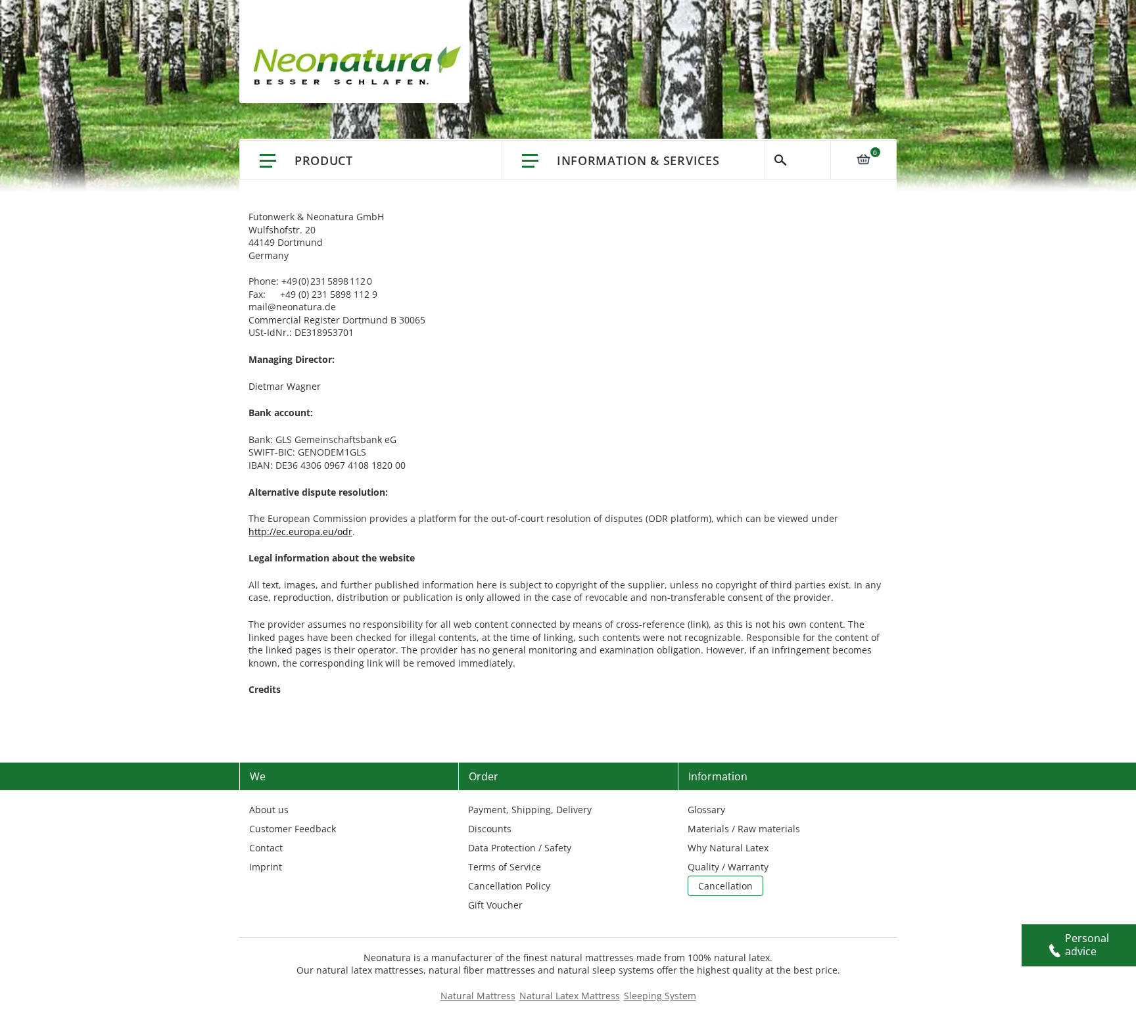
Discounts (489, 828)
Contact (266, 847)
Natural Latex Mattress (569, 995)
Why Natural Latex (728, 847)
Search (797, 160)
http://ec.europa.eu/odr (300, 531)
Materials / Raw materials (744, 828)
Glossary (706, 809)
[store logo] (360, 65)
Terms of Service (504, 867)
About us (269, 809)
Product (324, 160)
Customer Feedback (292, 828)
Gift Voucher (495, 905)
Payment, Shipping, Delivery (530, 809)
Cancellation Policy (509, 886)
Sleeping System (660, 995)
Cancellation (725, 886)
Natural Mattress (477, 995)
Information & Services (638, 160)
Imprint (265, 867)
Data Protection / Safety (519, 847)
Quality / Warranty (728, 867)
